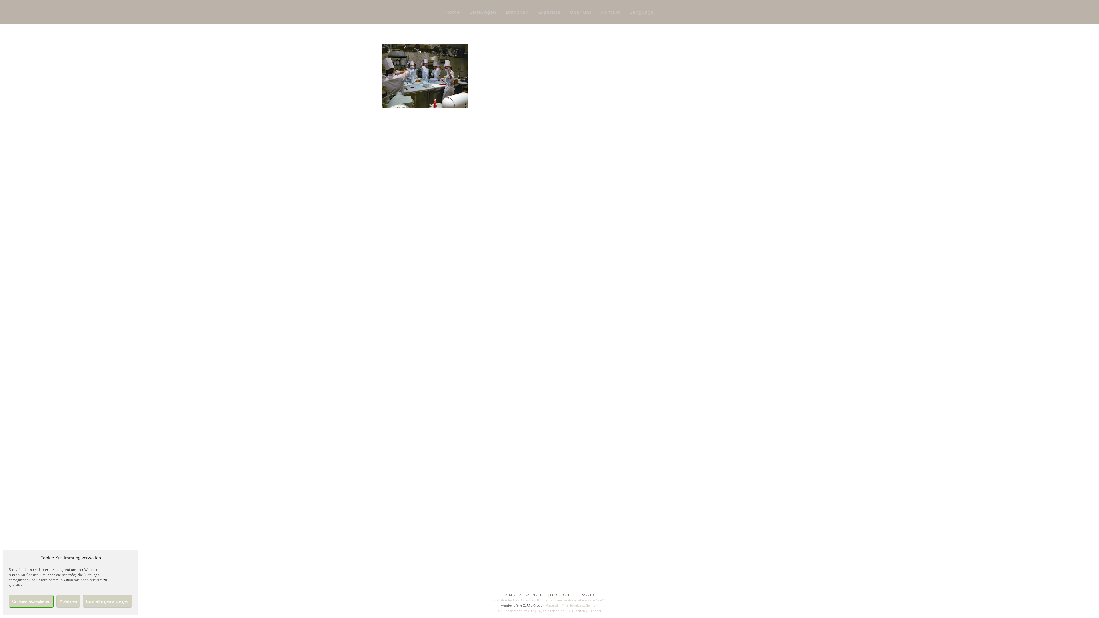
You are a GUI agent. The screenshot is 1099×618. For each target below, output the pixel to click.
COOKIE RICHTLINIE (564, 595)
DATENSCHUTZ (536, 595)
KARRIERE (589, 595)
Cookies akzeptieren (31, 601)
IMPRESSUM (512, 595)
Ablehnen (68, 601)
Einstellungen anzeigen (107, 601)
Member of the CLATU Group (522, 605)
